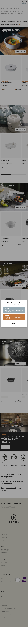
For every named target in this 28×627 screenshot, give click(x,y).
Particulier (14, 310)
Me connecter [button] (14, 325)
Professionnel (13, 317)
